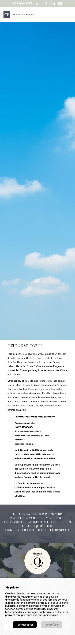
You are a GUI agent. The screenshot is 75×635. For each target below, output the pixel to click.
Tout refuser (51, 624)
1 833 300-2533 (21, 3)
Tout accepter (24, 624)
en (37, 3)
